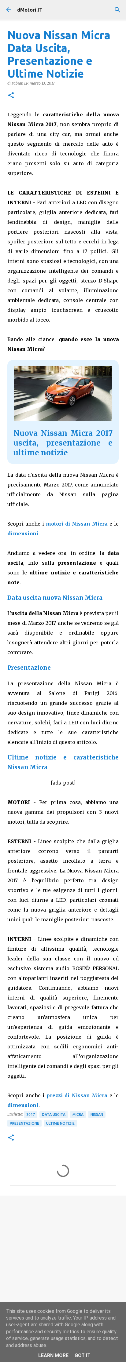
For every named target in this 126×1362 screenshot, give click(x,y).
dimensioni (23, 533)
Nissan (97, 1114)
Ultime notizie (60, 1123)
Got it (83, 1355)
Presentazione (24, 1123)
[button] (11, 96)
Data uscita (53, 1114)
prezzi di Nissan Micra (77, 1095)
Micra (77, 1114)
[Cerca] (117, 9)
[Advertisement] (63, 1268)
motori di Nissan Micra (77, 524)
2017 (30, 1114)
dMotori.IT (30, 10)
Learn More (53, 1355)
